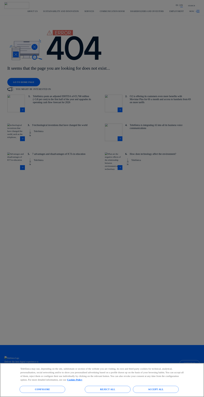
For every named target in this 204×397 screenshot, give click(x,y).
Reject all (107, 389)
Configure (42, 389)
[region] (102, 380)
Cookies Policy (74, 379)
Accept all (156, 389)
